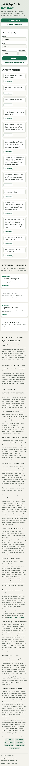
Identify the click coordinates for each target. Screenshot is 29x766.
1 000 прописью (9, 739)
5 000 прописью (19, 739)
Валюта (4, 50)
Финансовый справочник (15, 24)
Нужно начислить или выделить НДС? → (14, 62)
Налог (3, 43)
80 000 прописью (9, 745)
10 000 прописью (9, 742)
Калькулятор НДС (15, 20)
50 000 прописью (20, 742)
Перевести (14, 58)
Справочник (14, 758)
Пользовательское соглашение (9, 763)
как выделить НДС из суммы (16, 617)
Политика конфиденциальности (9, 760)
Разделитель (21, 50)
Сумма (4, 36)
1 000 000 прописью (14, 748)
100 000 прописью (19, 745)
